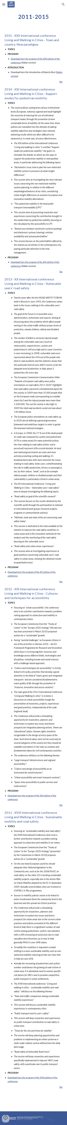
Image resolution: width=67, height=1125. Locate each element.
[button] (3, 4)
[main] (33, 16)
